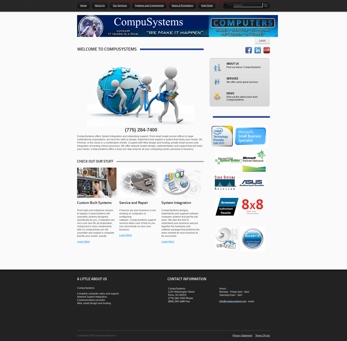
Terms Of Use (262, 335)
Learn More (83, 241)
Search (226, 12)
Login (262, 40)
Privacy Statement (242, 335)
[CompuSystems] (177, 26)
